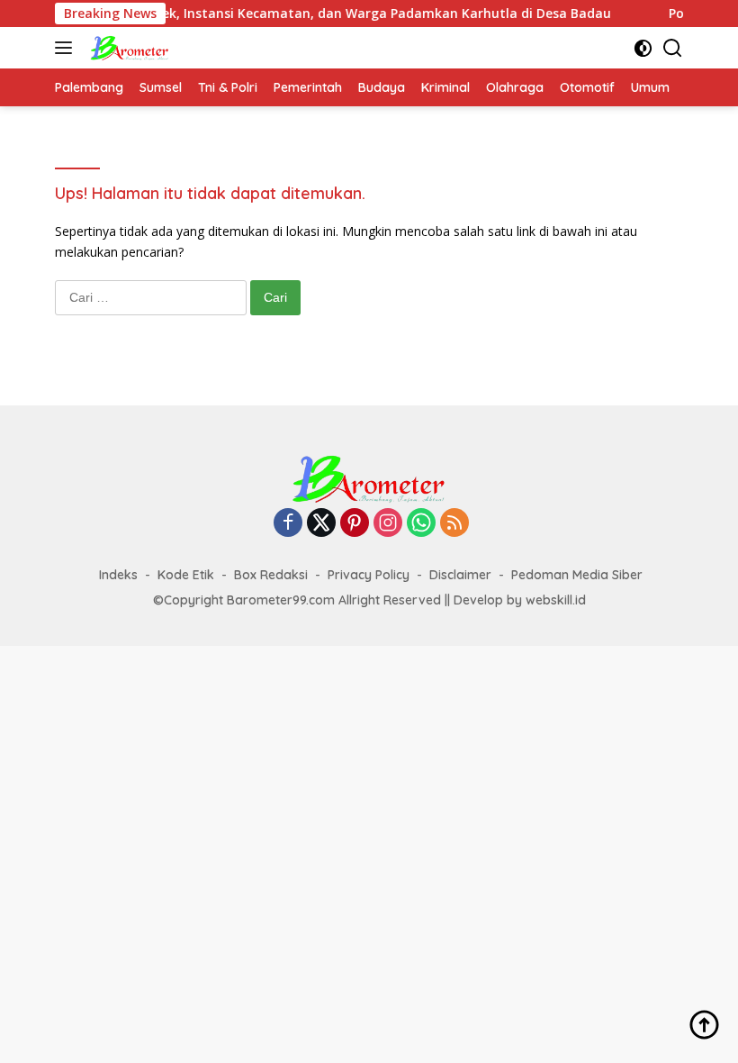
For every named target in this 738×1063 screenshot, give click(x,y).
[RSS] (454, 524)
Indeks (118, 575)
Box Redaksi (271, 575)
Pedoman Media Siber (577, 575)
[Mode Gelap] (643, 48)
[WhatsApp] (421, 524)
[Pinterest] (354, 524)
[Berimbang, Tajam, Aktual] (127, 47)
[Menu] (67, 47)
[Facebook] (288, 524)
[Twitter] (321, 524)
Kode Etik (186, 575)
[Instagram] (388, 524)
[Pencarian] (672, 48)
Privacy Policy (369, 575)
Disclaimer (460, 575)
